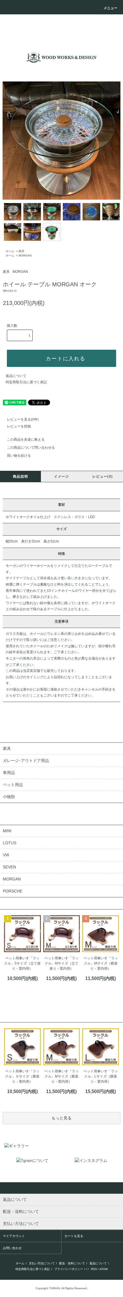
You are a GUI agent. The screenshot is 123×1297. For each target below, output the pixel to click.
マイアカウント (14, 1236)
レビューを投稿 (19, 426)
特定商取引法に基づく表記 (26, 382)
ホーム (10, 251)
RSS (94, 1269)
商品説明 (20, 477)
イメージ (61, 477)
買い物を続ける (19, 456)
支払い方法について (42, 1263)
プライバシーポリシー (68, 1269)
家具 (21, 251)
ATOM (104, 1269)
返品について (16, 376)
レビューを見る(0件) (23, 419)
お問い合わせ (12, 1248)
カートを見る (73, 1236)
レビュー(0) (102, 477)
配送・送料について (72, 1263)
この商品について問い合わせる (31, 448)
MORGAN (25, 255)
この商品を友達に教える (26, 439)
